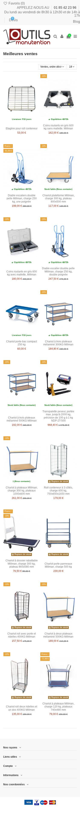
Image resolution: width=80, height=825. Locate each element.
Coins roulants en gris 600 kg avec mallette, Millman (21, 273)
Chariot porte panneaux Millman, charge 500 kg (58, 565)
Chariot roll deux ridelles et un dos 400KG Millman (21, 708)
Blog (76, 21)
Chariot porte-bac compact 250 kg (21, 343)
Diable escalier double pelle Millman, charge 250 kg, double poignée (58, 271)
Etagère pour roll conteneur (22, 128)
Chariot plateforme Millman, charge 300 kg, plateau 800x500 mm (58, 198)
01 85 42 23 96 (65, 7)
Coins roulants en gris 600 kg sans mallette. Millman (58, 127)
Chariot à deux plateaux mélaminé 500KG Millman (58, 635)
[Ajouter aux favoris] (37, 80)
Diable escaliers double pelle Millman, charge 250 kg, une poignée (22, 198)
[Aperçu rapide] (37, 94)
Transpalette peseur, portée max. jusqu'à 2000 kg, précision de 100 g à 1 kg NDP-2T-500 (58, 416)
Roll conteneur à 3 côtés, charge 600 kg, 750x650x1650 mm (58, 490)
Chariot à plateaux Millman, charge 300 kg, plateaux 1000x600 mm (22, 490)
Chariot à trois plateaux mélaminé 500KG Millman (22, 419)
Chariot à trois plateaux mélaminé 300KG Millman (58, 343)
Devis (10, 20)
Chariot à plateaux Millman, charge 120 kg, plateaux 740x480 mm (58, 706)
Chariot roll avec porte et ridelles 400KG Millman (21, 635)
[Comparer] (37, 87)
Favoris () (16, 3)
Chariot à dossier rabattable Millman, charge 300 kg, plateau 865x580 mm (22, 563)
